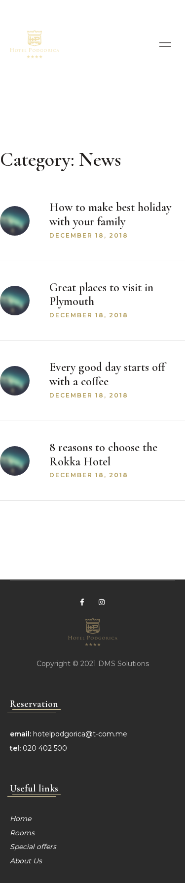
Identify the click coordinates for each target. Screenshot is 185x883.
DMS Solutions (123, 663)
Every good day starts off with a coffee (107, 374)
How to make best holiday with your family (110, 214)
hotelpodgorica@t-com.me (80, 734)
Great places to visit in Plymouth (101, 294)
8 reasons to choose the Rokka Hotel (103, 454)
